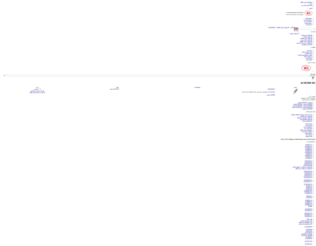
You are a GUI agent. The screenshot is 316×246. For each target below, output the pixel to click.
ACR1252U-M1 (307, 165)
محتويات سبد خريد (307, 131)
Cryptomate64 (308, 226)
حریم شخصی (308, 53)
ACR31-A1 (309, 185)
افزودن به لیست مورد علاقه (37, 92)
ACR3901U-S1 (308, 191)
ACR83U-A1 (308, 200)
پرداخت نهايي (308, 23)
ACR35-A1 (309, 188)
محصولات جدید (308, 20)
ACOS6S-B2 (308, 238)
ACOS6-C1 (309, 237)
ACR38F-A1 (308, 147)
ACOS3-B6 (309, 229)
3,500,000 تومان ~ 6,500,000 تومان (302, 104)
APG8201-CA (308, 213)
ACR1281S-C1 (308, 180)
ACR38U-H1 (308, 152)
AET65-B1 (309, 197)
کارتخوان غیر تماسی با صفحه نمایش (302, 167)
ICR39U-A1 (308, 144)
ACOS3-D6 (309, 231)
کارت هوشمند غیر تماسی (305, 223)
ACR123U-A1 (308, 175)
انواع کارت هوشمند (307, 44)
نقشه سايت (309, 59)
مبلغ (117, 87)
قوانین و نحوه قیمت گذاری (305, 55)
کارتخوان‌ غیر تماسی (306, 35)
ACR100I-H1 (272, 27)
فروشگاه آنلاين (294, 27)
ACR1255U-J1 (308, 184)
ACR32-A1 (309, 187)
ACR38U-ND (308, 190)
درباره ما (309, 50)
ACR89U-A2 (308, 204)
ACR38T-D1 (308, 150)
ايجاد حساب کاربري (306, 5)
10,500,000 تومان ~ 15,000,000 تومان (302, 107)
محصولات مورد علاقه (306, 2)
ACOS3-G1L (308, 244)
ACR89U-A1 (308, 203)
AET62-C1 (309, 196)
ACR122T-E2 (308, 162)
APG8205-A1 (308, 216)
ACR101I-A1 (308, 210)
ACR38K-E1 (308, 149)
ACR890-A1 (308, 201)
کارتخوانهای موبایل (307, 120)
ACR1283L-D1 (308, 177)
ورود (310, 3)
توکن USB (309, 219)
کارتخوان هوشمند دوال (306, 119)
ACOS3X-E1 (308, 232)
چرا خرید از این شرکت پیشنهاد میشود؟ (301, 114)
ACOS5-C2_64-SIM (306, 235)
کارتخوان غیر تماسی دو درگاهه (304, 168)
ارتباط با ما (309, 24)
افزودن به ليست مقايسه (37, 90)
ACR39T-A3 (308, 193)
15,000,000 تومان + (307, 108)
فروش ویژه (309, 125)
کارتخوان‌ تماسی (294, 33)
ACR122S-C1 (308, 161)
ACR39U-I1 (308, 158)
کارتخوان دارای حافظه (283, 27)
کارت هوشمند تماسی (306, 220)
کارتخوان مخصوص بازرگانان (304, 117)
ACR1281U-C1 (308, 181)
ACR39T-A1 (308, 156)
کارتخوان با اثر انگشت (306, 38)
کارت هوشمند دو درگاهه (305, 222)
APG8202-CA (308, 214)
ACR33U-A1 (308, 146)
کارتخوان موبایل (307, 36)
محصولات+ (197, 87)
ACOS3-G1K (308, 241)
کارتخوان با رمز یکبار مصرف (304, 43)
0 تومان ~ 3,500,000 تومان (305, 102)
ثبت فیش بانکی (308, 56)
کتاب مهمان (309, 136)
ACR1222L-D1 (308, 171)
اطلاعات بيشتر (271, 94)
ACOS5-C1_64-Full (306, 234)
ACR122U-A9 (308, 163)
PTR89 (310, 206)
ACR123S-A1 (308, 174)
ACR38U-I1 (308, 153)
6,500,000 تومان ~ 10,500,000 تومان (302, 105)
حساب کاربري (308, 21)
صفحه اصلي (308, 18)
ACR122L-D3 (308, 172)
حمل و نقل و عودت (307, 51)
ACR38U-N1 (308, 155)
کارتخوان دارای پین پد (306, 39)
